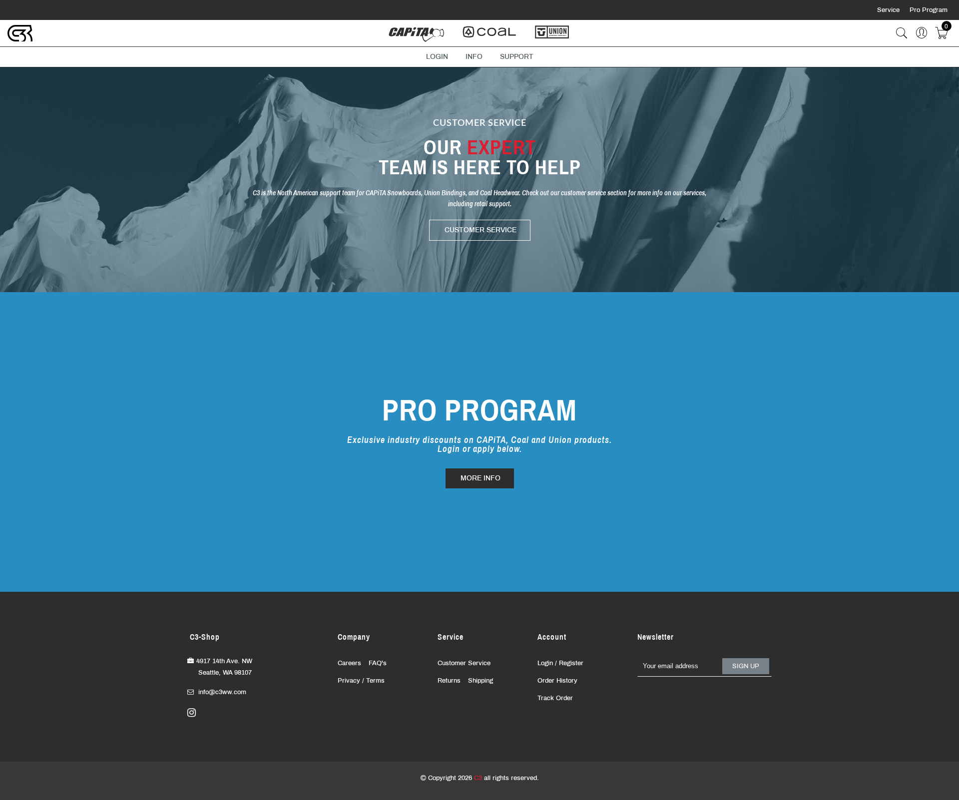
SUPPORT (516, 56)
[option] (479, 179)
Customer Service (464, 663)
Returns (449, 680)
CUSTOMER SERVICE (480, 230)
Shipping (480, 680)
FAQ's (378, 663)
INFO (474, 56)
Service (889, 9)
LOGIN (437, 56)
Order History (557, 680)
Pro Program (929, 9)
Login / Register (560, 663)
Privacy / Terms (361, 680)
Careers (349, 663)
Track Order (555, 698)
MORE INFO (480, 478)
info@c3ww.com (222, 692)
